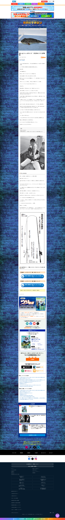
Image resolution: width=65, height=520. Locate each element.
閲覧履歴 (21, 452)
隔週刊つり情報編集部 (22, 60)
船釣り (20, 27)
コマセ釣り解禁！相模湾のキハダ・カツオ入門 (26, 399)
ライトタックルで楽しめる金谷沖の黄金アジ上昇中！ (27, 396)
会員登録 (44, 1)
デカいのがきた (23, 130)
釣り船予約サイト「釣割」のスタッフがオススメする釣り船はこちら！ (32, 131)
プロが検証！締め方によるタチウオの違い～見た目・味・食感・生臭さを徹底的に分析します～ (32, 377)
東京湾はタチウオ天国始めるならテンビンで (25, 382)
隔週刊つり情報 (21, 388)
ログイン (50, 1)
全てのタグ (51, 452)
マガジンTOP (14, 452)
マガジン (41, 3)
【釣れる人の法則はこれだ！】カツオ (24, 378)
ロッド (28, 27)
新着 (26, 25)
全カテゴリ (34, 25)
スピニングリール (32, 27)
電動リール (40, 27)
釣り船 (44, 27)
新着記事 (28, 452)
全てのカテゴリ (43, 452)
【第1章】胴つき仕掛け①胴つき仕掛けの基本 (26, 386)
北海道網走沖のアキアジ (23, 383)
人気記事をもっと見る (32, 435)
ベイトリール (37, 27)
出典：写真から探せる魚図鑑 (43, 51)
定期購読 (32, 359)
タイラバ (26, 27)
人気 (30, 25)
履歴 (23, 25)
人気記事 (36, 452)
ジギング (22, 27)
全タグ (39, 25)
